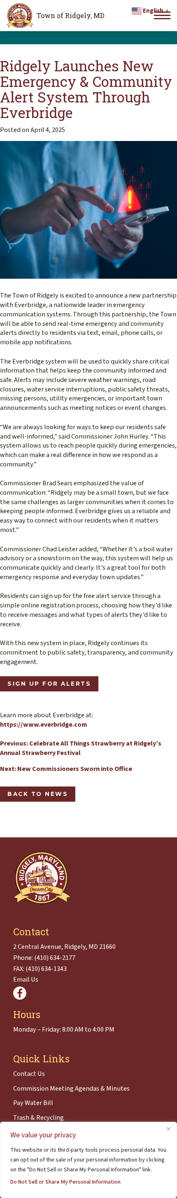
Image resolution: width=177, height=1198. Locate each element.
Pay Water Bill (33, 1102)
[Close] (168, 1129)
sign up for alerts (49, 683)
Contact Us (29, 1073)
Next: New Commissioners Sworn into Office (66, 768)
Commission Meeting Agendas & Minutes (71, 1088)
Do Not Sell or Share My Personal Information (65, 1182)
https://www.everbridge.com (43, 724)
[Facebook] (19, 993)
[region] (88, 1160)
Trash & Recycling (38, 1117)
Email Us (25, 979)
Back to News (37, 794)
